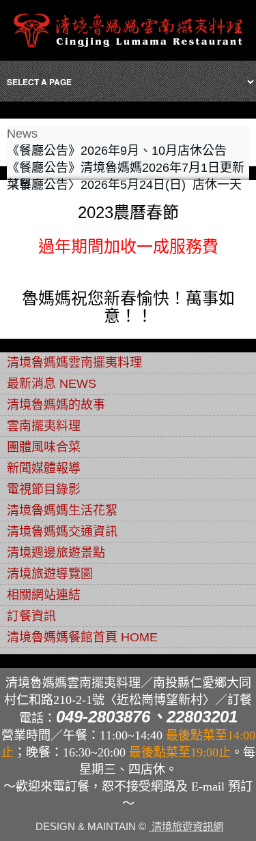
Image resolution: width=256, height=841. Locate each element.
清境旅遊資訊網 (186, 826)
